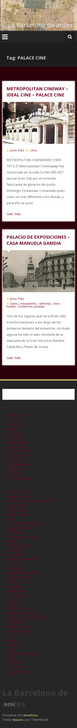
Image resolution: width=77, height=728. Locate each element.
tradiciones (15, 662)
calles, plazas (17, 514)
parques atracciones (23, 613)
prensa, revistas (19, 631)
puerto (12, 635)
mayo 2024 (15, 429)
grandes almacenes (22, 559)
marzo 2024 (16, 438)
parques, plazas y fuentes (27, 617)
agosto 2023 (16, 469)
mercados (14, 586)
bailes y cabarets (20, 496)
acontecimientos (20, 492)
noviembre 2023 (19, 456)
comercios (15, 532)
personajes (16, 622)
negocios (14, 604)
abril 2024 (15, 433)
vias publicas (17, 671)
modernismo (17, 590)
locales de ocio (18, 581)
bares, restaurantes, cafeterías (31, 303)
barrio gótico (17, 510)
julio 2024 (14, 420)
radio (11, 640)
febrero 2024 (17, 442)
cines (33, 150)
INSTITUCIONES (20, 577)
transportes (16, 667)
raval (11, 649)
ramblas (13, 644)
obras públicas (18, 608)
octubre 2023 (17, 460)
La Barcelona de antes (40, 25)
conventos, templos (22, 537)
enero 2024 (16, 447)
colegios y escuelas (22, 528)
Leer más (14, 214)
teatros (13, 658)
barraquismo (17, 505)
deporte (13, 541)
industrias (15, 568)
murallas (14, 599)
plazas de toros (19, 626)
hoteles (11, 306)
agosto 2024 (16, 415)
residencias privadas (31, 306)
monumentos (17, 595)
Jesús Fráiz (17, 150)
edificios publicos (20, 545)
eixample (14, 550)
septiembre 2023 (20, 465)
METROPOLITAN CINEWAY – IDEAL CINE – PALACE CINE (37, 91)
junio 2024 (15, 424)
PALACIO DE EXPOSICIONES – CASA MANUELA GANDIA (38, 240)
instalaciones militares (24, 572)
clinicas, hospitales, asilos (26, 523)
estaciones (15, 554)
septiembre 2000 (20, 478)
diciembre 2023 (19, 451)
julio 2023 (14, 474)
